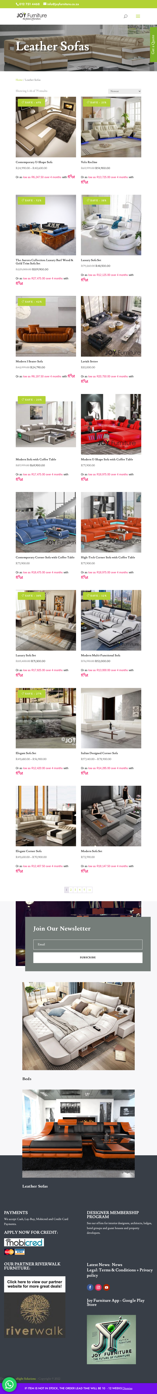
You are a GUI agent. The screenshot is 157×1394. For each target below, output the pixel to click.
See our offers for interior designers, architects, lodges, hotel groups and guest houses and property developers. (119, 1228)
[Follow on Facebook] (90, 1287)
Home (19, 80)
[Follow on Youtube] (106, 1287)
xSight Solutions (26, 1379)
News (117, 1264)
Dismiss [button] (127, 1388)
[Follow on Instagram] (98, 1287)
